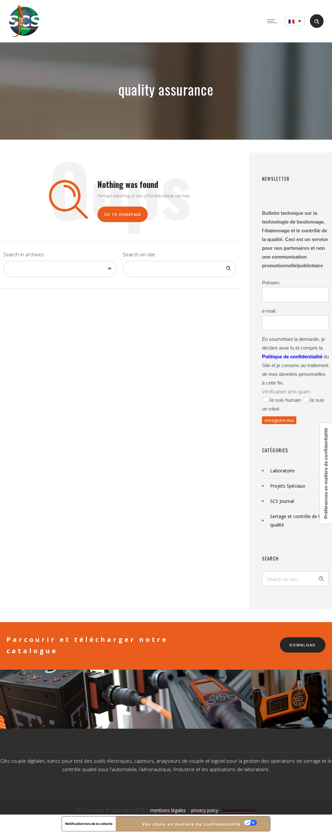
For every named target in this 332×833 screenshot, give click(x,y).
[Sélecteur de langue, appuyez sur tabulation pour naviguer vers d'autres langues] (295, 21)
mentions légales (168, 810)
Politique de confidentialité (292, 356)
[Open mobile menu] (273, 21)
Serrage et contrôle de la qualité (296, 520)
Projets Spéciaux (287, 486)
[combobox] (59, 269)
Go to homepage (122, 214)
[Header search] (316, 20)
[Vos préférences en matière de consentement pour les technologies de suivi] (326, 473)
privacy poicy (204, 810)
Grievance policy (239, 810)
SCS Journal (282, 501)
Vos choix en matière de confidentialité (191, 824)
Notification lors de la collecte (89, 824)
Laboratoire (282, 471)
